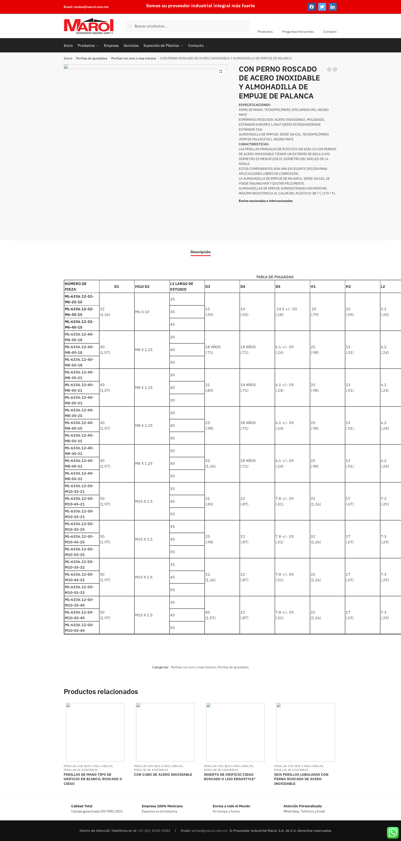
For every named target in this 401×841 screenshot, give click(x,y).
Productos (265, 31)
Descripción (201, 251)
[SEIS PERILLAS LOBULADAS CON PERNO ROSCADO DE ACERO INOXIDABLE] (305, 732)
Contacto (330, 31)
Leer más (95, 791)
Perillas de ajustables (91, 58)
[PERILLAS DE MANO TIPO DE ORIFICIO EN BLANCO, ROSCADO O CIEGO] (95, 732)
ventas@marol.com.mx (91, 7)
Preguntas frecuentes (298, 31)
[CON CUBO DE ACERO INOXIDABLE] (165, 732)
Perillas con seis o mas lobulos (133, 58)
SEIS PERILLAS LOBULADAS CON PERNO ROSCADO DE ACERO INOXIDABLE (301, 779)
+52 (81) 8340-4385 (154, 830)
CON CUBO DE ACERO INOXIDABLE (163, 774)
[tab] (201, 248)
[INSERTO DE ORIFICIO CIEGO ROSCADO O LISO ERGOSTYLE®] (235, 732)
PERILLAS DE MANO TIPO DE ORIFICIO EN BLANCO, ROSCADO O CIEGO (93, 779)
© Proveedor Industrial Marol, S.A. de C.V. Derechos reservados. (281, 830)
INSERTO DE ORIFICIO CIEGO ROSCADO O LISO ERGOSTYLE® (229, 776)
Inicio (68, 58)
